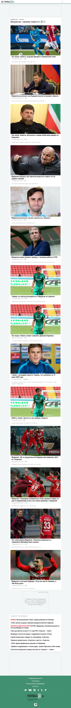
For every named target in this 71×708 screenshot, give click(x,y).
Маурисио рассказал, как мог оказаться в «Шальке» (31, 218)
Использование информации (35, 684)
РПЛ (25, 59)
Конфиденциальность (35, 678)
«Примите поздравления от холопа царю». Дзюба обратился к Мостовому (35, 646)
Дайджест (25, 379)
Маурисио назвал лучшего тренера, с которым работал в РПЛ (34, 257)
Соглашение (35, 681)
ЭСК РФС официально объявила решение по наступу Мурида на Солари (35, 627)
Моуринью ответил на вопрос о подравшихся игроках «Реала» (31, 634)
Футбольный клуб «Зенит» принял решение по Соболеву (35, 620)
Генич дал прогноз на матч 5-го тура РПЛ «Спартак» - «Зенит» (31, 631)
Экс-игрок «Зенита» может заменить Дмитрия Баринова (33, 336)
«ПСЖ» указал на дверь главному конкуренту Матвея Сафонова (32, 623)
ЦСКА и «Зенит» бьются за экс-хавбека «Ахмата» (30, 418)
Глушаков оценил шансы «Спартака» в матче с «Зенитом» (30, 640)
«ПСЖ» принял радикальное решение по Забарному (28, 643)
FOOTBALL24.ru (9, 1)
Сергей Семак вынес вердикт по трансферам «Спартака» (30, 637)
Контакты (35, 686)
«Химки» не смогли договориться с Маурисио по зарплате (33, 296)
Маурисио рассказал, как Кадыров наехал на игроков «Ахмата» (35, 96)
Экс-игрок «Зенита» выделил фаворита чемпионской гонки (34, 57)
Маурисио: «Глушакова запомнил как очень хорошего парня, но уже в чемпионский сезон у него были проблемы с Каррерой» (35, 500)
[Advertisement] (35, 11)
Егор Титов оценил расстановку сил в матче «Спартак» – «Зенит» (32, 649)
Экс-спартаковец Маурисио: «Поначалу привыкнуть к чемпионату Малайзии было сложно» (31, 541)
